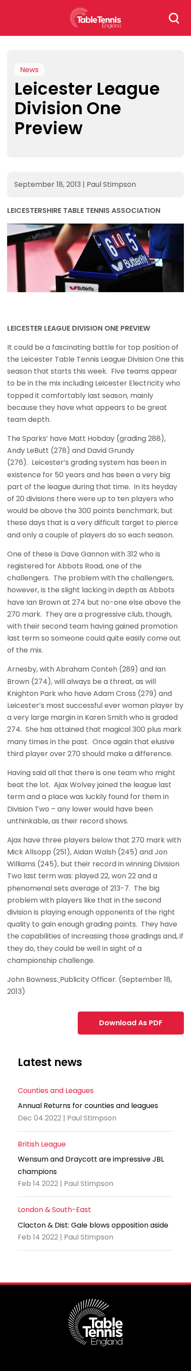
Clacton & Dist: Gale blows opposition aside (93, 1225)
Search (174, 18)
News (29, 70)
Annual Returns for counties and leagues (88, 1106)
